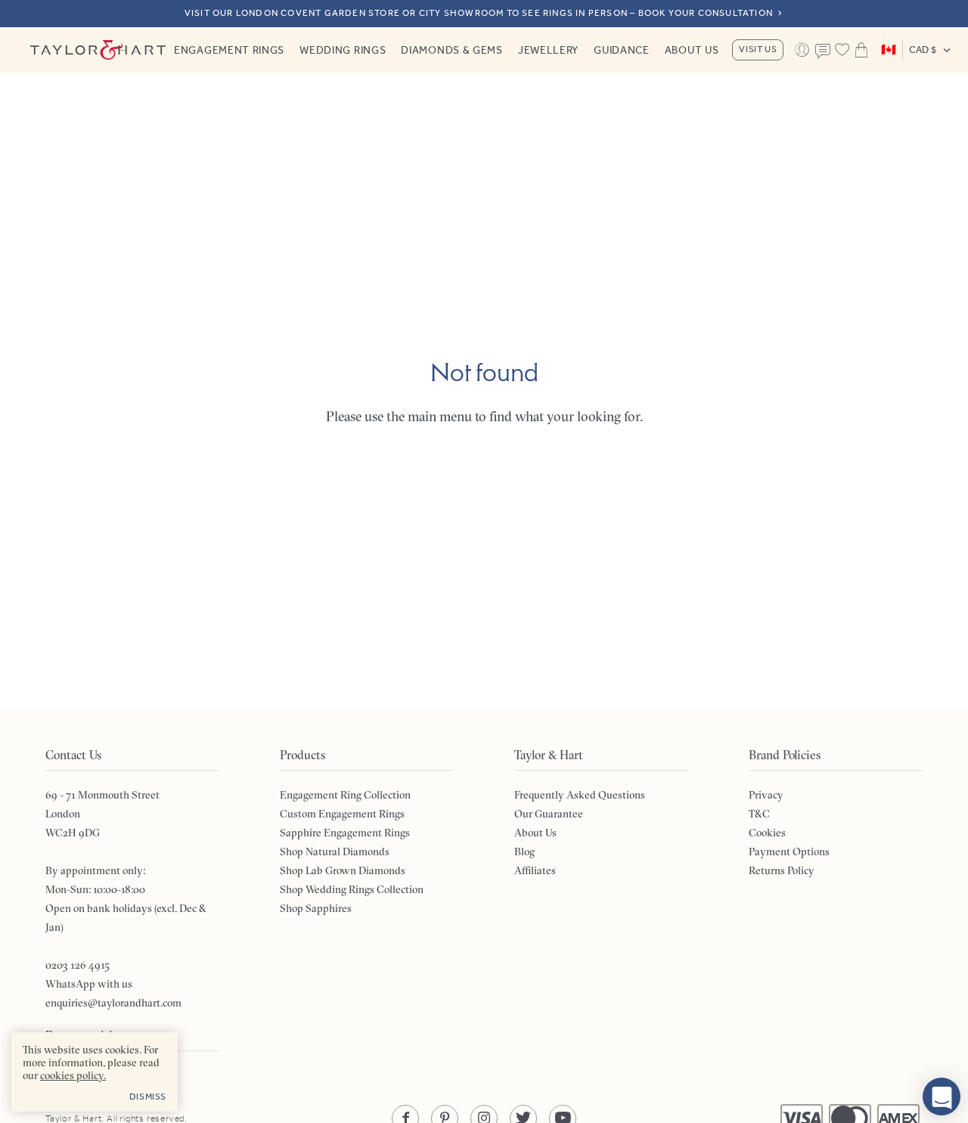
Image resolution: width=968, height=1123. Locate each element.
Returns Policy (781, 870)
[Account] (802, 50)
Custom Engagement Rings (342, 814)
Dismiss (147, 1096)
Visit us (758, 49)
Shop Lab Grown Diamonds (342, 870)
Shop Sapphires (316, 908)
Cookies (767, 832)
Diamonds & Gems (452, 50)
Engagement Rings (229, 50)
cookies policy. (73, 1075)
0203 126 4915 (77, 965)
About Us (692, 50)
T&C (759, 814)
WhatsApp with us (88, 984)
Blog (524, 851)
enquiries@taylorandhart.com (113, 1003)
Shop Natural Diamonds (334, 851)
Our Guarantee (548, 814)
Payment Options (789, 851)
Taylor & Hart (98, 49)
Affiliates (535, 870)
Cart (861, 50)
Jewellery (548, 50)
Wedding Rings (342, 50)
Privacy (766, 795)
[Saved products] (842, 50)
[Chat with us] (941, 1096)
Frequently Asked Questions (579, 795)
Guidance (622, 50)
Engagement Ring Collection (345, 795)
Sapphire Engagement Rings (345, 832)
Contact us (823, 51)
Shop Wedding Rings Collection (352, 889)
